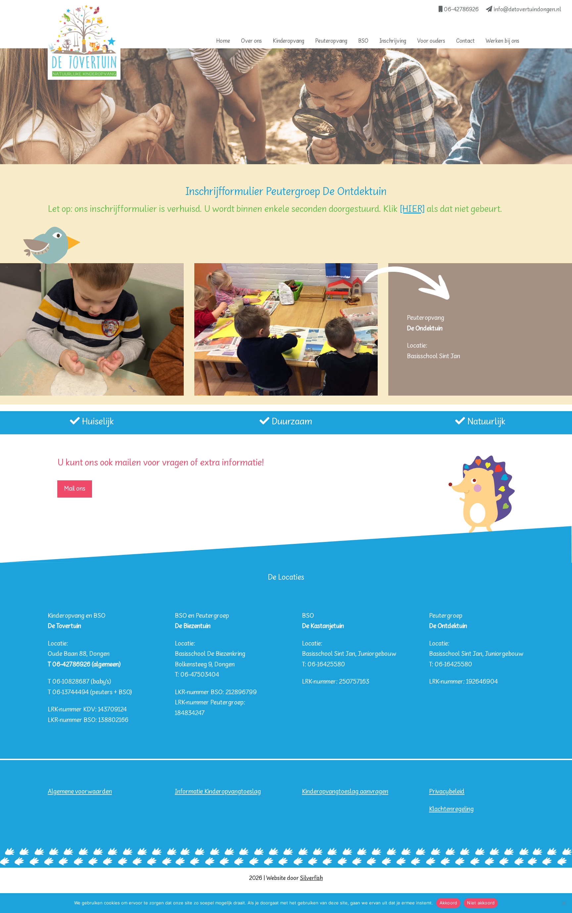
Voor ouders (431, 41)
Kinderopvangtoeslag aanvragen (345, 791)
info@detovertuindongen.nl (526, 10)
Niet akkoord (481, 902)
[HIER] (412, 209)
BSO (363, 41)
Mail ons (74, 488)
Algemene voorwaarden (80, 791)
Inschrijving (392, 41)
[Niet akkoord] (563, 903)
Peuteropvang (331, 41)
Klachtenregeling (451, 809)
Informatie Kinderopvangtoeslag (218, 791)
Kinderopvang (288, 41)
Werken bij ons (502, 41)
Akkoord (448, 902)
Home (223, 41)
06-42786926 (461, 10)
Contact (465, 41)
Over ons (251, 41)
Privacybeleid (446, 791)
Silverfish (311, 878)
